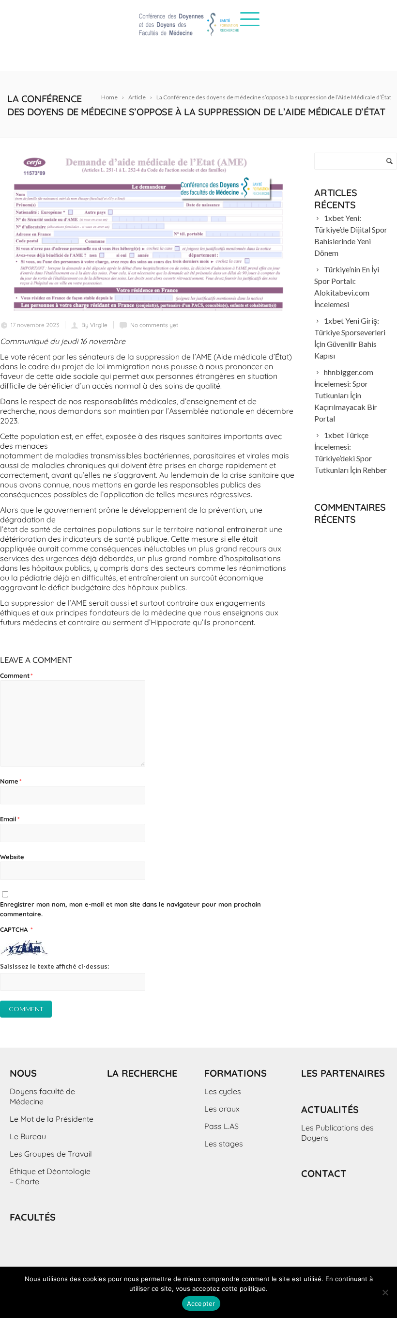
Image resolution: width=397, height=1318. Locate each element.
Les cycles (222, 1091)
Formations (235, 1073)
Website (12, 857)
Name (11, 781)
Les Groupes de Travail (51, 1154)
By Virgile (94, 325)
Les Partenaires (343, 1073)
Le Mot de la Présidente (51, 1119)
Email (10, 819)
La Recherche (142, 1073)
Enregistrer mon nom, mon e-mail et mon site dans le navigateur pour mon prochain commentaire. (130, 909)
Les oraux (222, 1109)
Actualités (330, 1109)
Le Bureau (28, 1136)
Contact (324, 1173)
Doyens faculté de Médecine (42, 1096)
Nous (23, 1073)
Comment (16, 675)
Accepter (201, 1303)
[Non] (385, 1292)
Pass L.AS (221, 1126)
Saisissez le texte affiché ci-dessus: (54, 966)
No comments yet (154, 325)
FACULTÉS (33, 1217)
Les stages (223, 1143)
